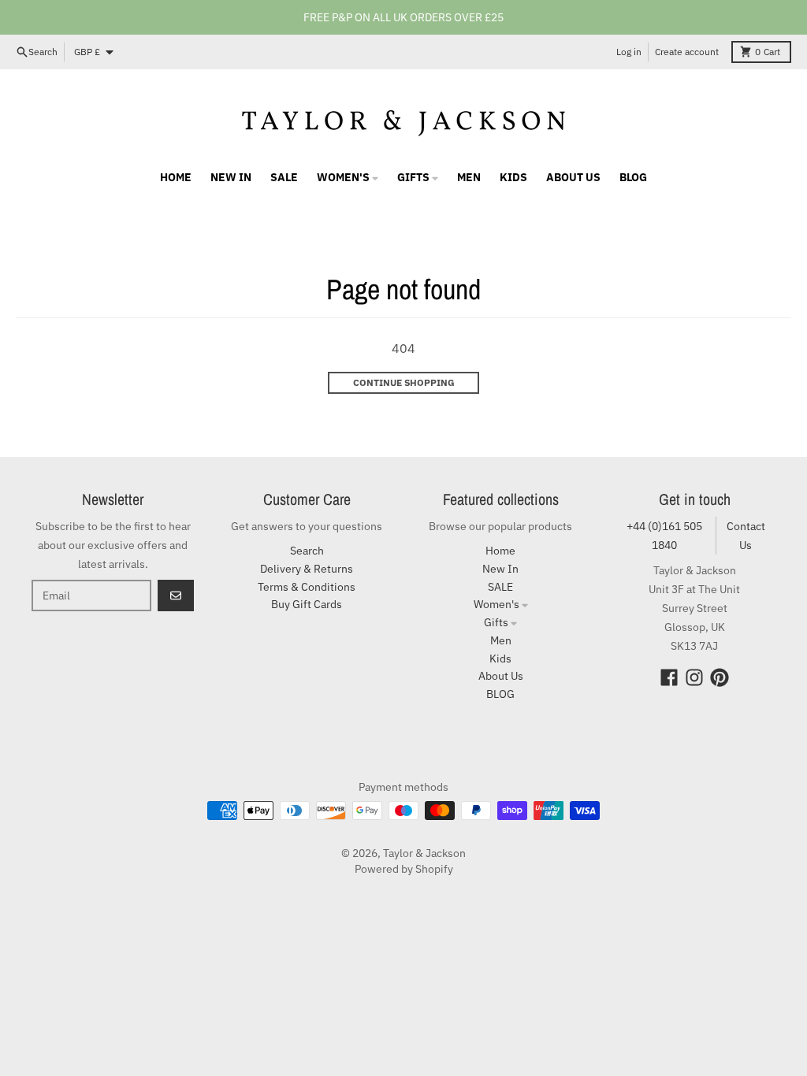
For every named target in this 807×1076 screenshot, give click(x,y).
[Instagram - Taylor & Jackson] (694, 677)
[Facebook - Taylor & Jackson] (669, 677)
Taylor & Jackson (424, 853)
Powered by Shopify (404, 869)
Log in (629, 52)
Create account (687, 52)
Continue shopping (404, 382)
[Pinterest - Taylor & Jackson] (719, 677)
